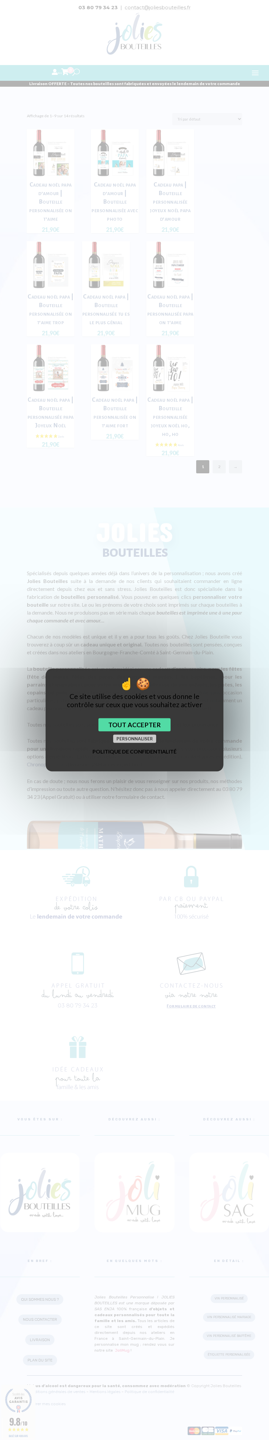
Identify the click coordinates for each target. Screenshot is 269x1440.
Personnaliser (134, 738)
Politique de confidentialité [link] (134, 751)
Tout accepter (134, 725)
